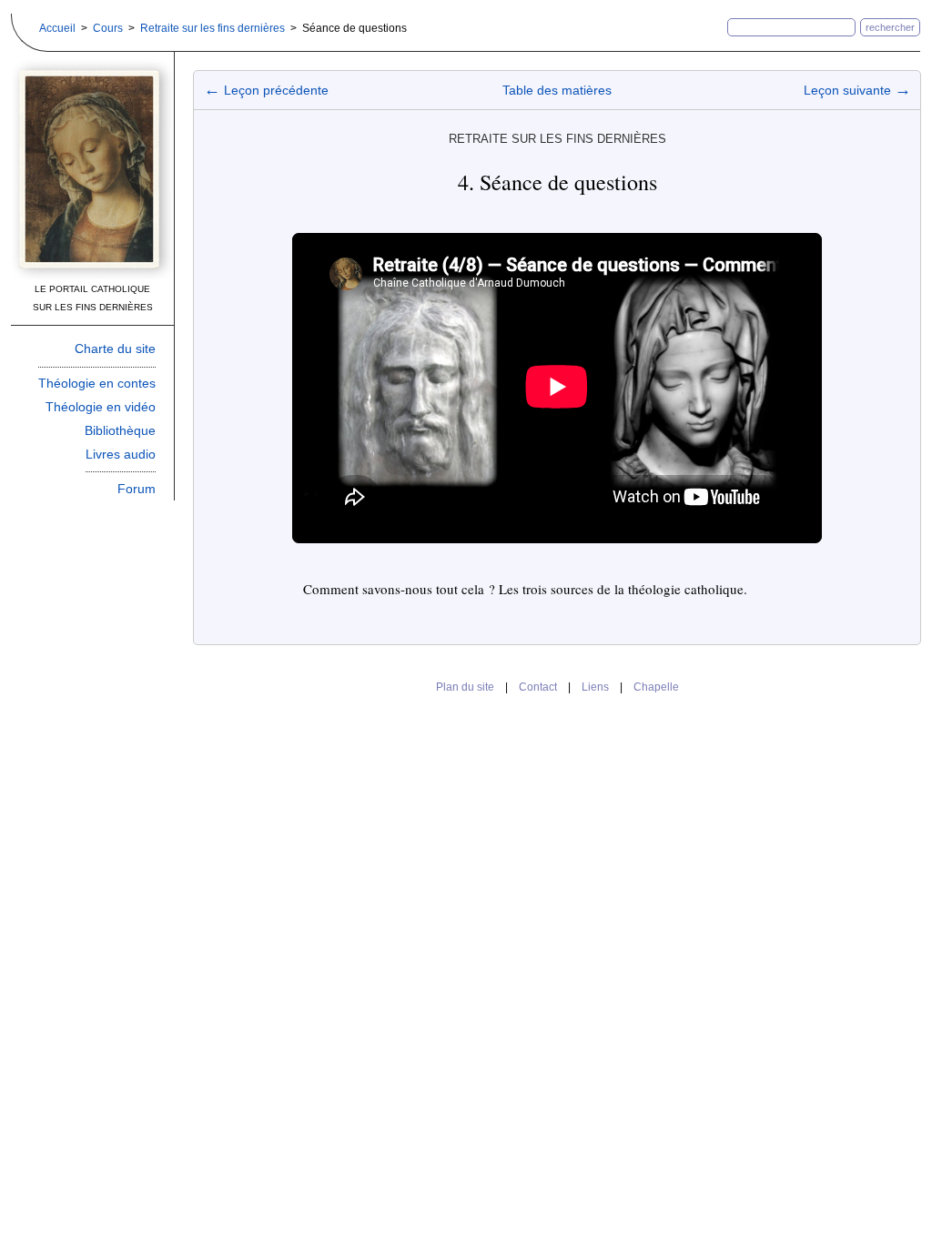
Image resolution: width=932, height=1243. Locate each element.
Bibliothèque (120, 430)
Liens (595, 687)
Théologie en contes (97, 383)
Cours (108, 28)
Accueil (57, 28)
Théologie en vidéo (101, 406)
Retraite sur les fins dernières (212, 28)
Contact (538, 687)
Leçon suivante (857, 90)
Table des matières (557, 90)
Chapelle (656, 687)
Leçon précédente (266, 90)
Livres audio (121, 454)
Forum (136, 488)
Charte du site (115, 348)
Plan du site (465, 687)
